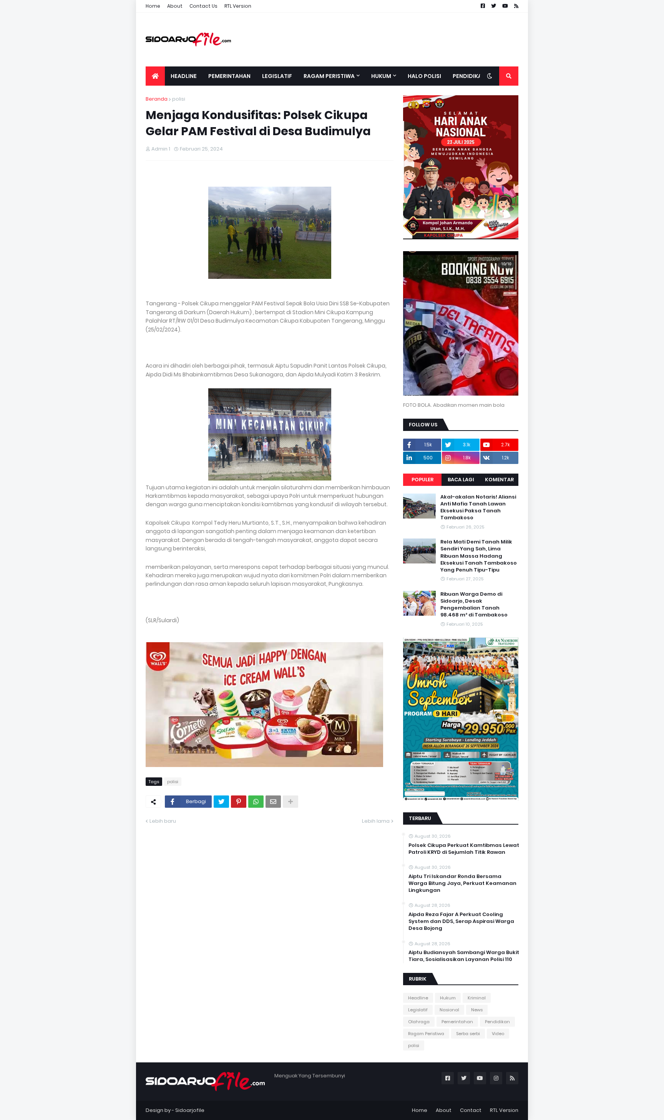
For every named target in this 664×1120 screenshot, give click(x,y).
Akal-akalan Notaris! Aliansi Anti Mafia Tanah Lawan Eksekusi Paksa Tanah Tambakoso (478, 508)
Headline (418, 998)
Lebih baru (162, 821)
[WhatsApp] (256, 801)
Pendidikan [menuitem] (469, 76)
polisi (178, 99)
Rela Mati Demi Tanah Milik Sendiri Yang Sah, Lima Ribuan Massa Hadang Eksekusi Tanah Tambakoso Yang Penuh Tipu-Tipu (478, 555)
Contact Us (203, 6)
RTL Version (237, 6)
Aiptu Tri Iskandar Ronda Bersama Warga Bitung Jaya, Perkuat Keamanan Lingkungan (462, 883)
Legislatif (418, 1010)
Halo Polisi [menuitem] (424, 76)
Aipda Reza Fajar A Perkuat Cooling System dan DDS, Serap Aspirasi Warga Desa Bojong (461, 921)
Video (498, 1034)
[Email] (273, 801)
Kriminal (477, 998)
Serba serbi (468, 1034)
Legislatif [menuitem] (277, 76)
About (175, 6)
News (477, 1010)
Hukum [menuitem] (381, 76)
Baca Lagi (461, 479)
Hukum (448, 998)
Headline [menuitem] (184, 76)
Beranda (157, 99)
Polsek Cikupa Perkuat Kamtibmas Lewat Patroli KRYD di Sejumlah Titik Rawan (463, 849)
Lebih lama (376, 821)
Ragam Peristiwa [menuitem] (329, 76)
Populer (422, 479)
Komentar (499, 479)
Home (153, 6)
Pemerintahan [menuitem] (229, 76)
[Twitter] (221, 801)
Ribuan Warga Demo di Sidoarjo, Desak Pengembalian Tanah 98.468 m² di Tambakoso (474, 605)
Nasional (449, 1010)
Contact (470, 1110)
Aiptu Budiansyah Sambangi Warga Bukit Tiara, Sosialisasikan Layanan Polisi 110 (463, 956)
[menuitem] (155, 76)
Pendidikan (497, 1022)
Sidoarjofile (189, 1110)
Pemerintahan (457, 1022)
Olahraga (419, 1022)
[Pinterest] (238, 801)
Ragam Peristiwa (426, 1034)
